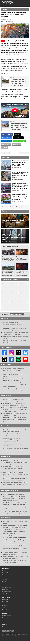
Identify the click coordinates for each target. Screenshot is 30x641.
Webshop (14, 4)
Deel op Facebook (7, 134)
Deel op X (17, 134)
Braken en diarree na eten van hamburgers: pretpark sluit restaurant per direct (13, 222)
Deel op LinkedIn (7, 141)
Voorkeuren (20, 4)
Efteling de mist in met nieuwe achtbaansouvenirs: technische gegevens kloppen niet (13, 324)
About (25, 4)
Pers (3, 617)
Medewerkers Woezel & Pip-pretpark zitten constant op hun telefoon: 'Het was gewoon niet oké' (15, 474)
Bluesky (4, 605)
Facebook (5, 599)
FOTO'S (8, 168)
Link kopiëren (16, 144)
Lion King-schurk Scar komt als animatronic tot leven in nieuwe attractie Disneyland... (21, 273)
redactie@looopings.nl (17, 206)
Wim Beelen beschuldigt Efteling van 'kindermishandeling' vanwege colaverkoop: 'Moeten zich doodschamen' (14, 439)
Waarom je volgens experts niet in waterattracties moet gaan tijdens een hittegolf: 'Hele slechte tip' (15, 462)
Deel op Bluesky (6, 137)
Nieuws (2, 4)
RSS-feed (5, 589)
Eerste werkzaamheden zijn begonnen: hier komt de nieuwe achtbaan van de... (8, 273)
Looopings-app (6, 587)
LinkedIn (4, 609)
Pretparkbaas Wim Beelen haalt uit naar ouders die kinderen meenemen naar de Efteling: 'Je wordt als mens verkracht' (15, 384)
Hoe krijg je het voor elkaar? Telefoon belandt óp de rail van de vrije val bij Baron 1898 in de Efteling (14, 236)
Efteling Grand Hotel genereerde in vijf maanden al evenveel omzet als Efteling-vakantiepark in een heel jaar (15, 484)
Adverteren (5, 620)
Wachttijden (8, 4)
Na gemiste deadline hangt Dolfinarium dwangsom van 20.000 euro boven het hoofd (8, 259)
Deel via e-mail (6, 144)
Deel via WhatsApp (19, 141)
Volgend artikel (24, 153)
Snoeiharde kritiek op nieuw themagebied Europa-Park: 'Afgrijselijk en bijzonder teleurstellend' (13, 468)
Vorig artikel (5, 153)
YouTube (4, 593)
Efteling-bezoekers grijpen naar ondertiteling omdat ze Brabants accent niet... (21, 259)
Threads (4, 607)
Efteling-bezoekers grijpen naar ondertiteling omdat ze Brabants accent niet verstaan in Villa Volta (15, 419)
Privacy (4, 581)
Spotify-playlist (6, 591)
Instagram (5, 601)
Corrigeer (4, 147)
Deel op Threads (18, 137)
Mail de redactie (6, 615)
